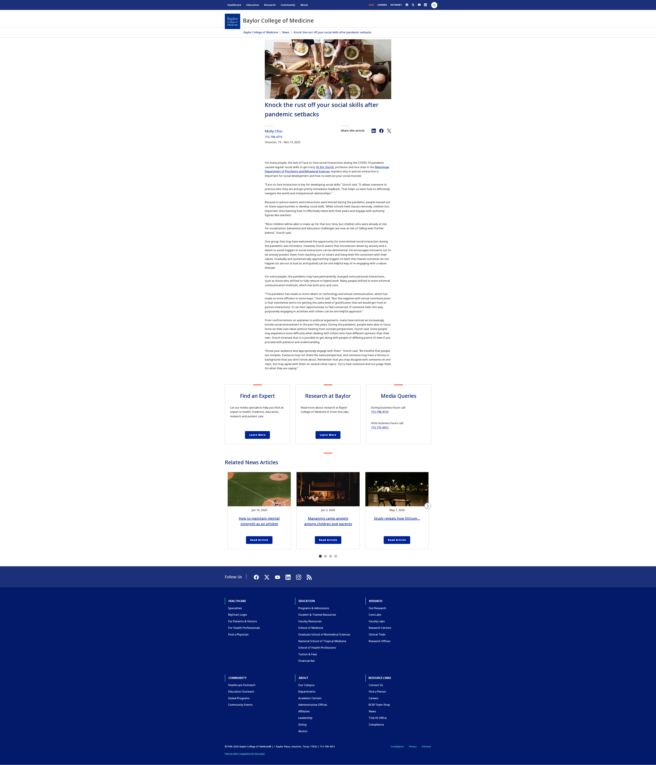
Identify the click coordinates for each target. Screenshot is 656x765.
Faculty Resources (310, 621)
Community (288, 4)
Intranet (426, 746)
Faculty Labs (377, 621)
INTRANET (396, 4)
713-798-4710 (273, 137)
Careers (373, 698)
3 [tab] (330, 556)
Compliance (376, 724)
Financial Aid (306, 661)
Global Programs (239, 698)
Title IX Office (378, 718)
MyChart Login (237, 615)
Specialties (235, 608)
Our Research (377, 608)
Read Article (259, 539)
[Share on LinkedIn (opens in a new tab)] (374, 130)
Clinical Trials (377, 634)
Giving (302, 724)
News (285, 32)
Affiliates (304, 711)
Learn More (257, 434)
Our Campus (306, 685)
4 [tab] (335, 556)
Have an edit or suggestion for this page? (245, 753)
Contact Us (376, 685)
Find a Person (377, 691)
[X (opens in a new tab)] (413, 5)
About (304, 4)
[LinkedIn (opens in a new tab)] (425, 5)
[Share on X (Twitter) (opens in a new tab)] (389, 130)
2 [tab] (325, 556)
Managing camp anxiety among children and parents (328, 521)
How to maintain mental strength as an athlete (259, 521)
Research (270, 4)
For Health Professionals (244, 628)
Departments (307, 691)
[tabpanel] (259, 510)
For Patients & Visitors (242, 621)
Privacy (413, 746)
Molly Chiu (273, 131)
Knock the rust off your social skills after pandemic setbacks (332, 32)
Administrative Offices (312, 705)
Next (427, 506)
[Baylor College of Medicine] (232, 21)
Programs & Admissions (313, 608)
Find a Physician (238, 634)
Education (252, 4)
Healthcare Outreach (241, 685)
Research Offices (379, 641)
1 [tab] (320, 556)
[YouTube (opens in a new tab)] (419, 5)
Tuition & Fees (307, 654)
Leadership (305, 718)
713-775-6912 (379, 427)
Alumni (302, 731)
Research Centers (380, 628)
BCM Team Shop (379, 705)
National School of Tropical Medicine (322, 641)
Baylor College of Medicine (261, 32)
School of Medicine (310, 628)
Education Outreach (241, 691)
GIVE (371, 4)
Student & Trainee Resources (317, 615)
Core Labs (375, 615)
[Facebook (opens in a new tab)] (407, 5)
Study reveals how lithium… (397, 518)
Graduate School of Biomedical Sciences (324, 634)
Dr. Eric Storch (325, 167)
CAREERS (382, 4)
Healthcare (234, 4)
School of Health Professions (317, 647)
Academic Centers (310, 698)
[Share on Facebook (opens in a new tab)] (381, 130)
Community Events (240, 705)
